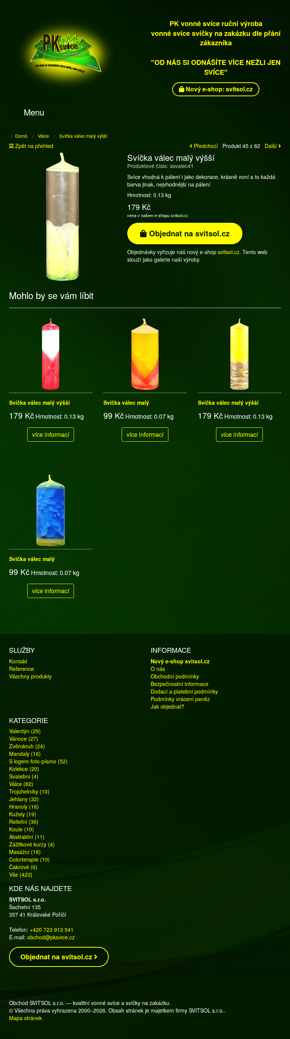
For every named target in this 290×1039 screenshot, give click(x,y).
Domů (21, 136)
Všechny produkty (30, 676)
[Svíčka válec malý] (145, 354)
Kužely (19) (22, 814)
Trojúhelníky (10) (29, 791)
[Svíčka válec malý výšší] (51, 354)
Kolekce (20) (24, 768)
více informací (50, 434)
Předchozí (205, 146)
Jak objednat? (167, 706)
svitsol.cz (228, 252)
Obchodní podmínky (175, 676)
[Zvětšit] (62, 216)
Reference (21, 668)
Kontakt (18, 661)
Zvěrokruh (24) (27, 746)
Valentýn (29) (25, 731)
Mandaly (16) (25, 753)
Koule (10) (21, 829)
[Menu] (14, 113)
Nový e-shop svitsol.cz (180, 661)
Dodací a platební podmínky (184, 691)
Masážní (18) (25, 852)
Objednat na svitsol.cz (188, 233)
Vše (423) (20, 874)
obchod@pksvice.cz (51, 937)
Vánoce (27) (23, 738)
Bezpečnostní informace (179, 684)
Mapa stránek (25, 1018)
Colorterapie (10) (29, 859)
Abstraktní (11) (27, 836)
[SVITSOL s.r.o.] (74, 54)
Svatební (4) (24, 776)
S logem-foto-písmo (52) (38, 761)
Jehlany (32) (24, 799)
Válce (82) (21, 784)
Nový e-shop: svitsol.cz (218, 89)
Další (271, 146)
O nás (158, 668)
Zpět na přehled (33, 146)
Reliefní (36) (24, 821)
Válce (43, 136)
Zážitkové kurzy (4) (32, 844)
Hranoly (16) (24, 806)
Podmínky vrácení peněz (180, 699)
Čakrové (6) (23, 867)
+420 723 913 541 (52, 929)
